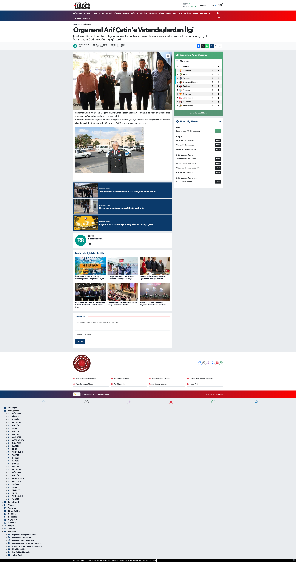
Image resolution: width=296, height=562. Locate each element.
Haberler (76, 24)
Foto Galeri (13, 502)
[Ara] (218, 13)
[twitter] (87, 402)
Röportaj (12, 517)
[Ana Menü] (218, 18)
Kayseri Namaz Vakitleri (161, 378)
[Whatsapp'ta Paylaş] (207, 46)
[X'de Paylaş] (203, 46)
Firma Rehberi (14, 511)
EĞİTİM (143, 13)
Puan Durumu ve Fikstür (84, 384)
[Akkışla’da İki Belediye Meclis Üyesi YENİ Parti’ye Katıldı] (155, 266)
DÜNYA (134, 13)
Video (11, 505)
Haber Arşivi (194, 384)
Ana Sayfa (12, 408)
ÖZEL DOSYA (165, 13)
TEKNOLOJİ (205, 13)
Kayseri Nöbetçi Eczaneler (86, 378)
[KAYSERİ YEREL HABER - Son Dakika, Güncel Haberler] (82, 5)
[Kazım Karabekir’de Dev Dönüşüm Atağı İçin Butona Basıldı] (123, 292)
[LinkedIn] (212, 363)
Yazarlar (12, 508)
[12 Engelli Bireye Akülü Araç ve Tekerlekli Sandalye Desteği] (123, 266)
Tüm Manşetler (119, 384)
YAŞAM (77, 18)
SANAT (126, 13)
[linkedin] (256, 402)
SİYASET (88, 13)
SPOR (195, 13)
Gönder (80, 341)
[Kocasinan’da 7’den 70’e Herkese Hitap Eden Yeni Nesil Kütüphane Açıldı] (90, 292)
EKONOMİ (107, 13)
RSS (77, 394)
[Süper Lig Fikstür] (220, 122)
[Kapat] (294, 560)
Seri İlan (12, 514)
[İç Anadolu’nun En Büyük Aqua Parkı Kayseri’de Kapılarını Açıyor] (90, 266)
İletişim (86, 18)
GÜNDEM (77, 13)
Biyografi (12, 520)
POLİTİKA (177, 13)
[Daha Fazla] (212, 46)
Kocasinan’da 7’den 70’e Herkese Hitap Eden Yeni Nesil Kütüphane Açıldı (90, 305)
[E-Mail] (90, 244)
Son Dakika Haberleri (159, 384)
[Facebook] (200, 363)
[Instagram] (208, 363)
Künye (11, 526)
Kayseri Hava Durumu (122, 378)
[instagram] (129, 402)
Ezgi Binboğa (95, 239)
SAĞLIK (187, 13)
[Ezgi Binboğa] (80, 240)
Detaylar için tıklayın (198, 113)
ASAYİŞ (97, 13)
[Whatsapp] (221, 363)
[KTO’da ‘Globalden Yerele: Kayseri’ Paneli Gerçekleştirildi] (155, 292)
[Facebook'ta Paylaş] (198, 46)
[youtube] (171, 402)
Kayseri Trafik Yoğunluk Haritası (201, 378)
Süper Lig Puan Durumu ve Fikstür (27, 546)
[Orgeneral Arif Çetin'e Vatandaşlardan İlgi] (122, 81)
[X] (204, 363)
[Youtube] (217, 363)
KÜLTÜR (117, 13)
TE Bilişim (219, 394)
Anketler (12, 523)
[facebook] (44, 402)
